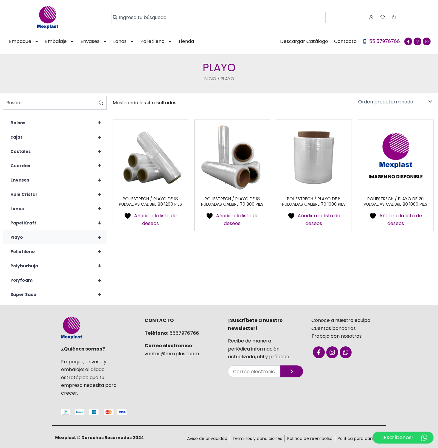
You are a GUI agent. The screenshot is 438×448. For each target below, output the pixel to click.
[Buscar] (101, 103)
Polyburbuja (55, 266)
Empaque (20, 41)
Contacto (345, 41)
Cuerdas (55, 166)
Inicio (210, 79)
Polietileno (152, 41)
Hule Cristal (55, 194)
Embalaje (56, 41)
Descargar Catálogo (304, 41)
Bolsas (55, 123)
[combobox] (218, 17)
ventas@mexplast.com (172, 353)
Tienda (186, 41)
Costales (55, 151)
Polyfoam (55, 280)
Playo (55, 237)
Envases (90, 41)
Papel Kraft (55, 223)
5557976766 (184, 333)
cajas (55, 137)
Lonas (120, 41)
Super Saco (55, 294)
